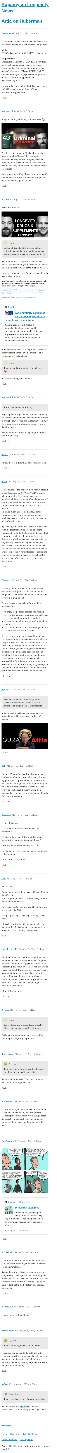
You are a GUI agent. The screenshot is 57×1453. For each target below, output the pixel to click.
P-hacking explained (27, 1207)
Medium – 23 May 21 (18, 1202)
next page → (8, 1425)
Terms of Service (9, 1439)
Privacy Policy (27, 1439)
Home (4, 1434)
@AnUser (24, 1406)
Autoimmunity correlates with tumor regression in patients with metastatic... (25, 316)
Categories (15, 1434)
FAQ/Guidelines (30, 1434)
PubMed (12, 307)
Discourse (18, 1446)
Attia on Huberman (22, 21)
